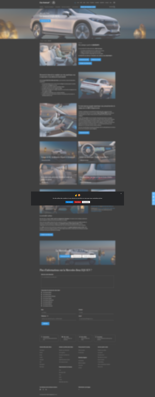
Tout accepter (69, 202)
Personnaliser (86, 202)
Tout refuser (77, 202)
